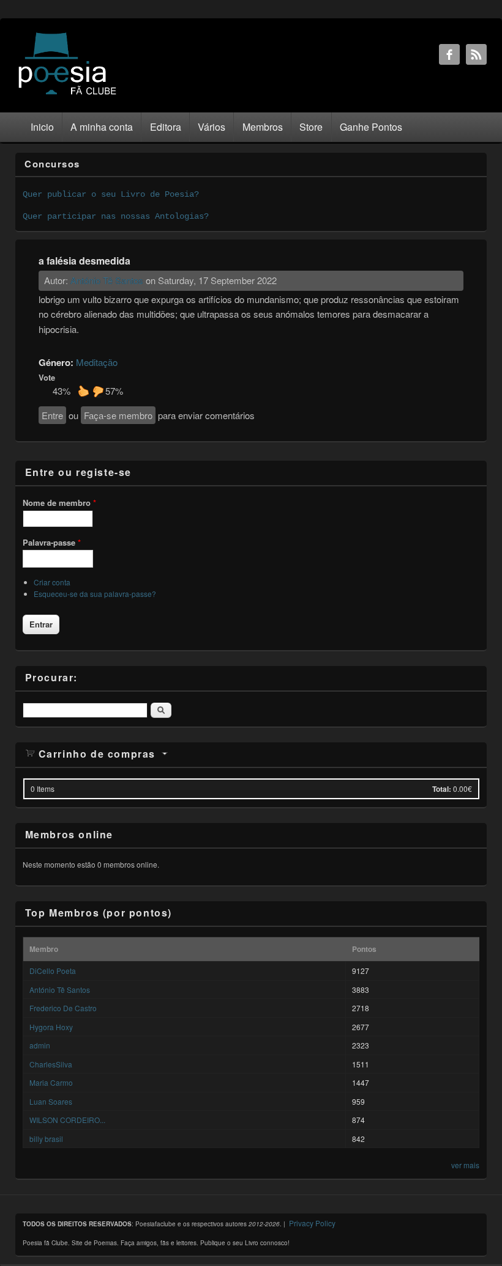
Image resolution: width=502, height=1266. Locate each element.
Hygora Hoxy (51, 1027)
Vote (47, 377)
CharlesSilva (50, 1064)
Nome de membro (59, 502)
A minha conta (101, 127)
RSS (476, 54)
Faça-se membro (118, 415)
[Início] (67, 93)
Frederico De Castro (63, 1008)
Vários (211, 127)
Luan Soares (50, 1101)
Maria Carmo (51, 1082)
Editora (165, 127)
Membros (262, 127)
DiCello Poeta (52, 970)
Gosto (83, 391)
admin (39, 1045)
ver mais (465, 1165)
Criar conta (52, 582)
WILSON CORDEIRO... (67, 1119)
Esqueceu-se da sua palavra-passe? (95, 593)
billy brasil (46, 1138)
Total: (441, 788)
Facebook (449, 54)
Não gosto (98, 391)
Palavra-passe (52, 542)
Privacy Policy (312, 1223)
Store (311, 127)
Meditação (97, 362)
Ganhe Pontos (371, 127)
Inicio (42, 127)
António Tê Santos (106, 280)
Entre (52, 415)
